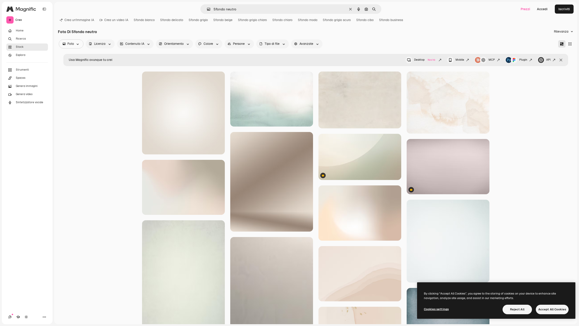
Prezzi (525, 9)
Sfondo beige (223, 20)
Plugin (523, 60)
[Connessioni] (10, 317)
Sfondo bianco (144, 20)
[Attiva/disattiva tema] (26, 317)
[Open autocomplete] (207, 9)
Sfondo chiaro (282, 20)
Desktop (424, 60)
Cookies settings (436, 309)
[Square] (570, 44)
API (548, 60)
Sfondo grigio (198, 20)
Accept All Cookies (552, 309)
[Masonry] (561, 44)
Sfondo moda (307, 20)
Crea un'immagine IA (79, 20)
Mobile (460, 60)
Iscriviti (564, 9)
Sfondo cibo (365, 20)
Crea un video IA (116, 20)
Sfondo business (391, 20)
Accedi (542, 9)
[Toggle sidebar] (44, 9)
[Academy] (18, 317)
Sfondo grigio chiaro (252, 20)
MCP (492, 60)
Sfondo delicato (171, 20)
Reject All (517, 309)
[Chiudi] (561, 60)
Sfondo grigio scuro (337, 20)
